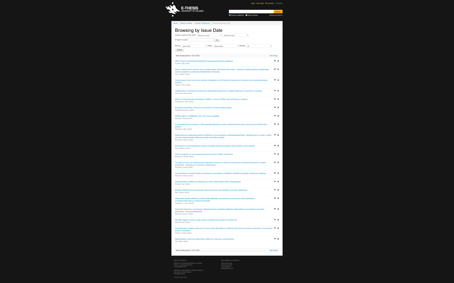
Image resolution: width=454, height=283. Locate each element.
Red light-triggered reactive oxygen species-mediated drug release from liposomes (206, 220)
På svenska (269, 3)
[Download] (278, 61)
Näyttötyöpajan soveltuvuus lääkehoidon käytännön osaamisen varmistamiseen (204, 239)
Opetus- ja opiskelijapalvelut (183, 265)
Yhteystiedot (180, 260)
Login (253, 3)
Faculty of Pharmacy (202, 23)
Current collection (237, 15)
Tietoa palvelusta (226, 263)
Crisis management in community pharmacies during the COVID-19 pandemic (204, 154)
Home (175, 23)
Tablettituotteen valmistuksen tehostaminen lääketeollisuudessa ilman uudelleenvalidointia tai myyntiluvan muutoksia (218, 91)
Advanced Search (276, 15)
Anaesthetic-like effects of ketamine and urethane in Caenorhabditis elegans (203, 107)
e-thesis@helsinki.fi (180, 267)
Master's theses (186, 23)
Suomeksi (260, 3)
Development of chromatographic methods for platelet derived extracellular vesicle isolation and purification (215, 146)
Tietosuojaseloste (226, 265)
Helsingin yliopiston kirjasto (182, 272)
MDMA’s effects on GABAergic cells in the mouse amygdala (197, 116)
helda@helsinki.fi (179, 274)
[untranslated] (275, 61)
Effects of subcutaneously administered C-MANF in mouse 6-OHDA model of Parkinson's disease (211, 99)
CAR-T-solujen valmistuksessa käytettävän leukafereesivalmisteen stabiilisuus (204, 61)
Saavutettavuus (226, 267)
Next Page (274, 55)
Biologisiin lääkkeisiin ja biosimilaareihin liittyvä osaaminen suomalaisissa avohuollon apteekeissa (211, 190)
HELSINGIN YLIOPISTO (230, 260)
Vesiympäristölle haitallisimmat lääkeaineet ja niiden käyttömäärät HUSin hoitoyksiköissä (208, 181)
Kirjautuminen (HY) (227, 268)
